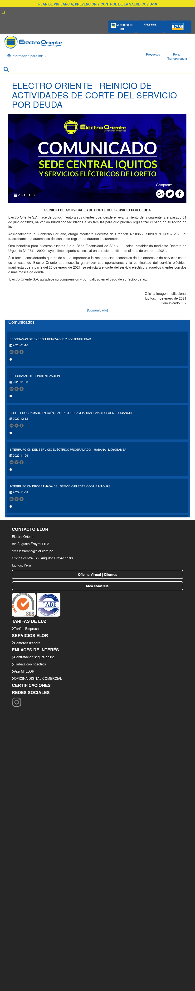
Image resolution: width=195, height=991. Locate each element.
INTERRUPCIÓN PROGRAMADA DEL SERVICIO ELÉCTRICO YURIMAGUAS (60, 486)
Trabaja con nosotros (30, 664)
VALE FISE (149, 24)
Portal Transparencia (177, 56)
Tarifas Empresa (26, 628)
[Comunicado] (97, 310)
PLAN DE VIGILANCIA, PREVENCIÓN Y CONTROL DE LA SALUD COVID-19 (97, 4)
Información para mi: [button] (27, 55)
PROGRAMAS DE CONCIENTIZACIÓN (35, 376)
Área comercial (98, 585)
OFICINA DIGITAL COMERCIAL (38, 678)
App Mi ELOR (24, 671)
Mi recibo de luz (124, 27)
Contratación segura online (34, 656)
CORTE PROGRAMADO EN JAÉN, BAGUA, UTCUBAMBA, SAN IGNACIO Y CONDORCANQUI (71, 413)
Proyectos (153, 54)
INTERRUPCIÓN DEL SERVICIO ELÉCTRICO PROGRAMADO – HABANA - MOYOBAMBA (68, 449)
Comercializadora (27, 642)
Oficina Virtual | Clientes (97, 574)
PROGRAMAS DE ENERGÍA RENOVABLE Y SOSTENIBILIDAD (50, 339)
